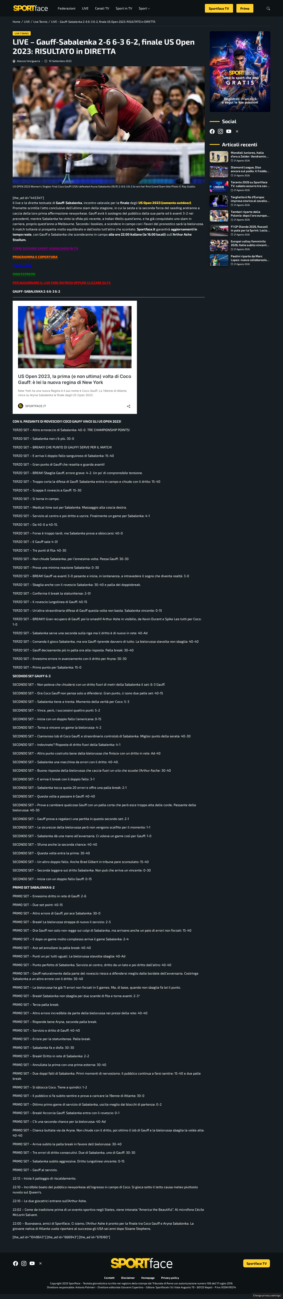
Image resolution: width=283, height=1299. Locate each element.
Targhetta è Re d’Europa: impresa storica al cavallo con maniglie (249, 200)
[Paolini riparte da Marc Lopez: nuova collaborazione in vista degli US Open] (219, 260)
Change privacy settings (267, 1295)
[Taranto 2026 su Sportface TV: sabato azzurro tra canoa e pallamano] (219, 186)
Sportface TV (219, 8)
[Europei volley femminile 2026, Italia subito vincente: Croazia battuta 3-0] (219, 245)
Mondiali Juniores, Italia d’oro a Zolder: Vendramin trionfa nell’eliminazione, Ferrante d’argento (248, 158)
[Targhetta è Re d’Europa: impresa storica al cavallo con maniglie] (219, 201)
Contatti (109, 1278)
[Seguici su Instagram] (220, 131)
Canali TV (102, 8)
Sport (143, 8)
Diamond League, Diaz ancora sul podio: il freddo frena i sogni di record (249, 171)
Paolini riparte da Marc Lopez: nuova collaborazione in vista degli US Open (250, 259)
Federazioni (66, 8)
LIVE (85, 8)
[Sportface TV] (240, 71)
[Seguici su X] (237, 131)
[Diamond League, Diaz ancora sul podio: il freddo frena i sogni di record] (219, 171)
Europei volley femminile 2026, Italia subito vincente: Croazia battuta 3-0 (250, 245)
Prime (244, 8)
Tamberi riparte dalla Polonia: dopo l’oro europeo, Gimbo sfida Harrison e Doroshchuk (250, 217)
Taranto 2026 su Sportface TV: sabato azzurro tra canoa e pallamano (250, 186)
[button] (268, 8)
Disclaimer (128, 1278)
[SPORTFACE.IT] (30, 8)
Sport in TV (124, 8)
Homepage (148, 1278)
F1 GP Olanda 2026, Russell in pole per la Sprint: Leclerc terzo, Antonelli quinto (250, 230)
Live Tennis (22, 33)
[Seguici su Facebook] (212, 131)
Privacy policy (170, 1278)
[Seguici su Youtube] (228, 131)
